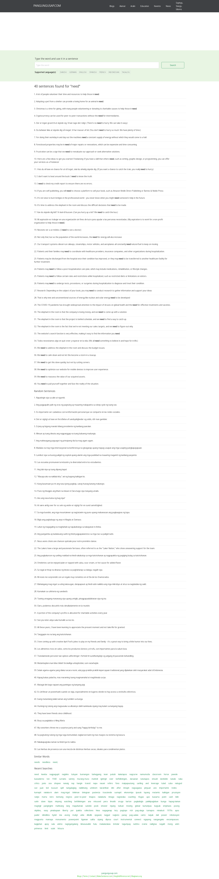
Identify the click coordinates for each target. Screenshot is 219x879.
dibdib (89, 815)
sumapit (118, 792)
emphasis (167, 805)
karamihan (104, 787)
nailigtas (153, 824)
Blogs (112, 6)
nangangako (159, 819)
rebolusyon (174, 815)
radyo (36, 796)
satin (36, 801)
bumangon (84, 774)
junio (44, 783)
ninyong (58, 801)
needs (37, 762)
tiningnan (86, 792)
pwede (174, 774)
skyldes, (37, 810)
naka (180, 778)
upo (148, 796)
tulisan (121, 805)
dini (112, 787)
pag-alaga (139, 810)
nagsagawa (137, 787)
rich (131, 810)
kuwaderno (39, 778)
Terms (85, 876)
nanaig (66, 783)
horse (166, 774)
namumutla (145, 774)
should (155, 778)
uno (155, 787)
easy (46, 810)
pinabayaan (55, 810)
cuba (170, 783)
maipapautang (128, 783)
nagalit (162, 824)
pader (37, 815)
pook (96, 805)
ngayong (147, 819)
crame (144, 824)
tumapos (150, 810)
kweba (44, 774)
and (147, 783)
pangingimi (48, 805)
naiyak (150, 815)
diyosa (108, 819)
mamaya (49, 819)
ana (89, 801)
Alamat (122, 6)
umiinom (93, 787)
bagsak (157, 805)
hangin (79, 783)
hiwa (98, 810)
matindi (95, 778)
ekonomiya (128, 792)
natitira (136, 824)
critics (36, 783)
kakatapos (122, 774)
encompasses (173, 819)
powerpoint (74, 819)
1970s (169, 810)
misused (97, 801)
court (116, 819)
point (164, 796)
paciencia (96, 792)
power (164, 815)
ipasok (138, 792)
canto (143, 815)
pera (106, 801)
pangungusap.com (109, 873)
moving (129, 805)
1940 (54, 778)
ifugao (141, 796)
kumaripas (147, 805)
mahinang (60, 805)
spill (62, 787)
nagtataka (121, 796)
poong (176, 805)
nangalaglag (71, 787)
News (168, 6)
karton (128, 801)
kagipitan (38, 824)
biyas (50, 801)
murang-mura (83, 778)
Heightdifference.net (122, 876)
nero (52, 796)
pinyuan (147, 787)
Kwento (157, 6)
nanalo (173, 778)
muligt (75, 815)
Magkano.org (136, 876)
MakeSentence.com (104, 876)
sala (53, 824)
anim (177, 824)
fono (117, 783)
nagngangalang (71, 824)
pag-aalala (133, 815)
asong (67, 815)
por (72, 810)
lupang (147, 792)
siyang (100, 819)
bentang (59, 796)
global (137, 805)
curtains (62, 778)
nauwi (102, 783)
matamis (156, 792)
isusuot (54, 787)
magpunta (38, 819)
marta (44, 796)
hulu (95, 824)
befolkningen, (121, 778)
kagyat (107, 815)
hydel (54, 815)
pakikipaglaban (152, 801)
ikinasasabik (86, 824)
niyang (112, 805)
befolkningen (79, 801)
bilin (177, 796)
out (35, 787)
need (36, 774)
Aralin (133, 6)
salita (92, 819)
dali (157, 815)
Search (173, 65)
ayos (177, 810)
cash (171, 796)
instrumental (126, 819)
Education (144, 6)
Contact (92, 876)
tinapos (92, 796)
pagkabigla (138, 801)
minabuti (160, 810)
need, (55, 762)
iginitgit (104, 778)
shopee (57, 783)
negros (69, 796)
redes (174, 787)
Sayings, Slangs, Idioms (179, 6)
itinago (111, 796)
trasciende (107, 792)
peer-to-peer (80, 796)
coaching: (132, 796)
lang (68, 805)
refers (110, 783)
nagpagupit (54, 774)
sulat (53, 828)
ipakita (79, 810)
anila (82, 815)
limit (46, 828)
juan (41, 787)
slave (43, 801)
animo (59, 824)
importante (164, 787)
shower (104, 805)
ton (48, 778)
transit (88, 783)
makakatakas (105, 824)
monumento (61, 819)
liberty (65, 810)
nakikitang (83, 787)
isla (60, 815)
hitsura (61, 828)
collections (88, 810)
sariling (140, 783)
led (47, 787)
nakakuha (102, 796)
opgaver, (98, 815)
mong (170, 824)
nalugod (178, 783)
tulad (163, 783)
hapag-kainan (174, 801)
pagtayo (123, 810)
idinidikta (46, 815)
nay (72, 783)
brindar (116, 824)
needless (46, 762)
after (119, 787)
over (111, 778)
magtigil (37, 805)
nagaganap (107, 810)
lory (116, 810)
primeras (38, 828)
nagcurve (134, 774)
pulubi (113, 774)
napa (95, 783)
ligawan (84, 819)
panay (124, 815)
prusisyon (176, 792)
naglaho (65, 774)
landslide (164, 778)
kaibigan (165, 792)
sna (50, 783)
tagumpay (126, 824)
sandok (88, 805)
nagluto (116, 815)
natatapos (144, 778)
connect (137, 819)
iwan (106, 774)
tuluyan (74, 774)
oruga (120, 801)
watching (68, 801)
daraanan (134, 778)
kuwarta (155, 796)
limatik (113, 801)
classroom (156, 774)
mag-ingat (65, 792)
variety (72, 778)
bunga (163, 801)
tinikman (75, 792)
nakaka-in (48, 792)
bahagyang (96, 774)
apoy (47, 824)
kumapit (37, 792)
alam (56, 792)
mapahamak (77, 805)
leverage (155, 783)
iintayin (126, 787)
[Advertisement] (109, 31)
